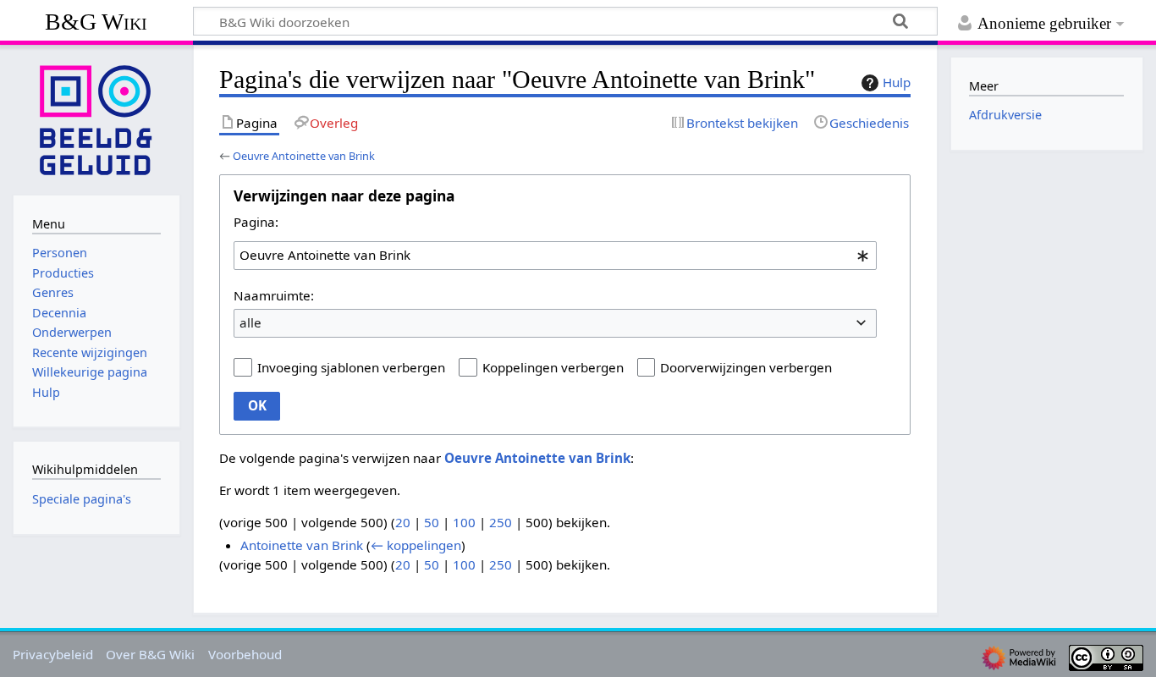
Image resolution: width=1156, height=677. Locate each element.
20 (402, 522)
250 (500, 522)
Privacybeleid (53, 654)
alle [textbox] (250, 322)
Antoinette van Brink (301, 545)
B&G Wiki (96, 21)
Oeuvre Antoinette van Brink (304, 155)
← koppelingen (416, 545)
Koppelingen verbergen (553, 367)
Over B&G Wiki (150, 654)
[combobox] (555, 255)
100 (464, 522)
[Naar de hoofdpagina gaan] (96, 118)
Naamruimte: (274, 295)
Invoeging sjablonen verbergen (351, 367)
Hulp (897, 82)
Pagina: (256, 221)
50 (431, 522)
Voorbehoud (245, 654)
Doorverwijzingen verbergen (746, 367)
